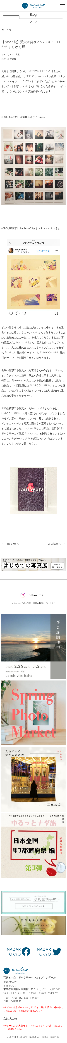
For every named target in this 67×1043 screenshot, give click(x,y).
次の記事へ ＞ (57, 543)
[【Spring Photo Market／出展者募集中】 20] (33, 712)
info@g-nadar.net (48, 992)
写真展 (17, 54)
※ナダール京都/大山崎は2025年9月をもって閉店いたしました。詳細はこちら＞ (32, 1027)
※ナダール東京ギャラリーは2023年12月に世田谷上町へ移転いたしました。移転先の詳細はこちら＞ (33, 1009)
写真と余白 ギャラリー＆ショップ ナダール (29, 977)
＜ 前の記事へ (10, 543)
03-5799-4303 (17, 992)
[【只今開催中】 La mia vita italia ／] (33, 646)
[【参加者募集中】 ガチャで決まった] (33, 845)
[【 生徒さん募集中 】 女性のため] (33, 779)
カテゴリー (7, 29)
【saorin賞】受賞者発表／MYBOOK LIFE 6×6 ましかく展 (31, 44)
